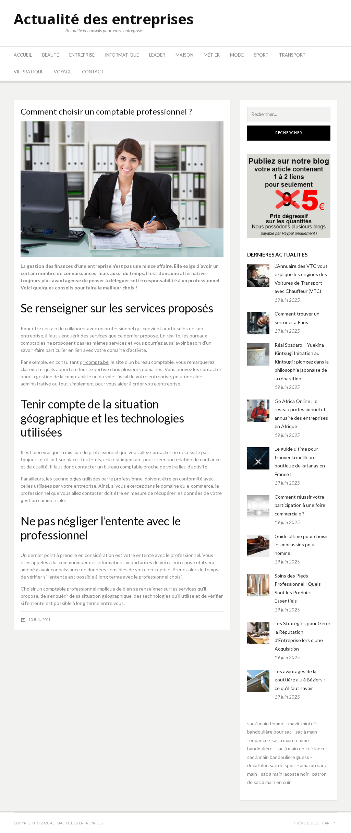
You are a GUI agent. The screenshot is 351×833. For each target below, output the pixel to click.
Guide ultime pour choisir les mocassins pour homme (301, 544)
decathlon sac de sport (271, 765)
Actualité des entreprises (104, 18)
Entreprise (82, 55)
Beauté (50, 55)
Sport (261, 55)
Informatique (122, 55)
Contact (93, 71)
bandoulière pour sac (269, 732)
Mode (237, 55)
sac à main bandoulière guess (278, 757)
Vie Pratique (29, 71)
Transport (292, 55)
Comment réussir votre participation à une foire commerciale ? (300, 505)
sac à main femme (266, 723)
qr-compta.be (94, 362)
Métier (212, 55)
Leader (157, 55)
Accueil (23, 55)
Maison (184, 55)
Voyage (63, 71)
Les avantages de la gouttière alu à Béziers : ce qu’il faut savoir (300, 679)
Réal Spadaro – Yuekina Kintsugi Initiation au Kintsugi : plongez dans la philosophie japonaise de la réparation (302, 361)
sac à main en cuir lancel (301, 748)
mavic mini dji (302, 723)
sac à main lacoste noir (284, 774)
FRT (333, 822)
